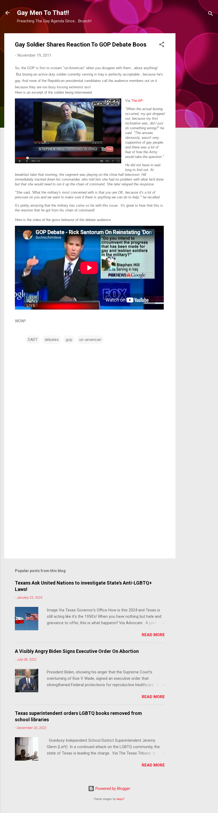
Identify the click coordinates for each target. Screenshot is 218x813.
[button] (161, 45)
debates (52, 339)
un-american (90, 339)
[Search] (210, 14)
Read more (153, 634)
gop (69, 339)
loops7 (120, 799)
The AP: (137, 101)
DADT (33, 339)
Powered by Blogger (112, 788)
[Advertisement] (197, 113)
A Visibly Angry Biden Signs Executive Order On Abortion (77, 651)
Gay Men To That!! (43, 12)
